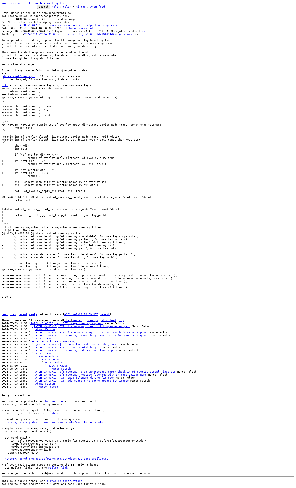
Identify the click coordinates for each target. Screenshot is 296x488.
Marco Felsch (48, 356)
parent (22, 314)
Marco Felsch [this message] (54, 341)
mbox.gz (92, 320)
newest (105, 314)
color (67, 6)
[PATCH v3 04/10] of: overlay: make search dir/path (75, 344)
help (55, 6)
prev (13, 314)
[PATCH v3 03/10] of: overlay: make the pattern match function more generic (91, 335)
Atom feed (97, 6)
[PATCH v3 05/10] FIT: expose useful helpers (66, 347)
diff (5, 85)
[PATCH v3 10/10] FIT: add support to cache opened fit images (80, 380)
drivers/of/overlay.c (19, 76)
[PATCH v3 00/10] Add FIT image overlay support (66, 323)
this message (53, 401)
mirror (81, 6)
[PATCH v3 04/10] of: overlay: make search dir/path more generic (67, 25)
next (5, 314)
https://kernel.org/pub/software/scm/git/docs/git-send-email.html (56, 458)
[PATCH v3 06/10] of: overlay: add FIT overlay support (75, 350)
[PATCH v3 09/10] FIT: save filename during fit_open (73, 377)
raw (142, 31)
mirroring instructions (64, 480)
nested (77, 320)
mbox (55, 413)
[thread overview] (79, 28)
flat (67, 320)
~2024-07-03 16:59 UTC (81, 314)
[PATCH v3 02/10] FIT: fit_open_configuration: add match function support (90, 332)
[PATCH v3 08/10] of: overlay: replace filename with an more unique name (89, 374)
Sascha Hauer (45, 338)
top (121, 320)
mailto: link (58, 467)
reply (33, 314)
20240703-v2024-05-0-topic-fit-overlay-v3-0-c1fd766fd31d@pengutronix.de (80, 34)
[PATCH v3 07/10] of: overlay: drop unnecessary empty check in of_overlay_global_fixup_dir (104, 371)
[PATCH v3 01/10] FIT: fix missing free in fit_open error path (81, 326)
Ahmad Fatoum (45, 329)
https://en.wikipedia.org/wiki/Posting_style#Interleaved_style (54, 422)
